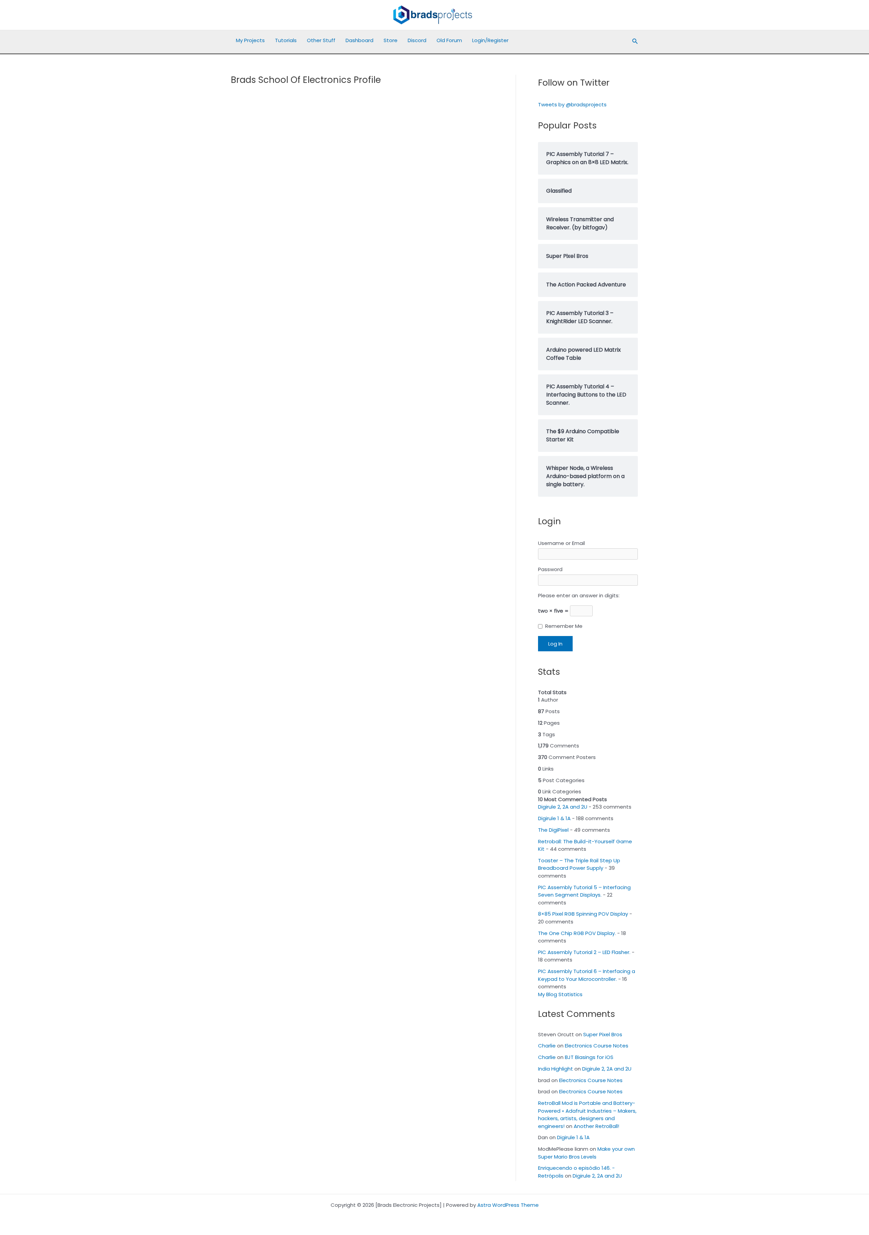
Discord (417, 40)
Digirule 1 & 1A (554, 818)
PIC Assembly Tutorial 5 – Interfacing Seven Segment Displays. (584, 891)
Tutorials (286, 40)
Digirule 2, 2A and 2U (562, 806)
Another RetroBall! (596, 1126)
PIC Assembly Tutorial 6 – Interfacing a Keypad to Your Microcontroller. (586, 975)
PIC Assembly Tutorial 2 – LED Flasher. (584, 952)
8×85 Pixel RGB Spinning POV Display (583, 913)
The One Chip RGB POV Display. (577, 933)
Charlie (547, 1045)
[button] (635, 42)
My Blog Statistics (560, 994)
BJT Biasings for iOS (589, 1057)
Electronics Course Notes (596, 1045)
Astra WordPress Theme (508, 1204)
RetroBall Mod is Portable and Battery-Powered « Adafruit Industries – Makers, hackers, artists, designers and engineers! (587, 1114)
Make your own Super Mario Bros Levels (586, 1152)
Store (390, 40)
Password (550, 569)
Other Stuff (321, 40)
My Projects (250, 40)
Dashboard (359, 40)
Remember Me (564, 626)
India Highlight (555, 1068)
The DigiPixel (553, 829)
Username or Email (561, 543)
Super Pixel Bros (602, 1034)
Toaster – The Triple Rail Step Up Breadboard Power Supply (579, 864)
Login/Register (490, 40)
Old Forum (449, 40)
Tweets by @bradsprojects (572, 104)
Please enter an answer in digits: (579, 595)
